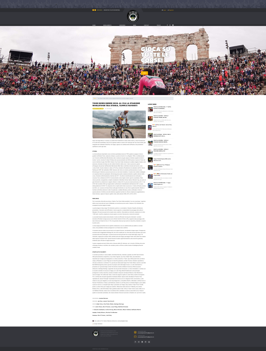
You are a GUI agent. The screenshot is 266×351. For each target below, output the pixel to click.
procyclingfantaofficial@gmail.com (146, 332)
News (134, 25)
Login (164, 10)
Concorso (122, 25)
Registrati (171, 10)
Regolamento (107, 25)
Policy (159, 25)
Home (94, 25)
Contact (146, 25)
